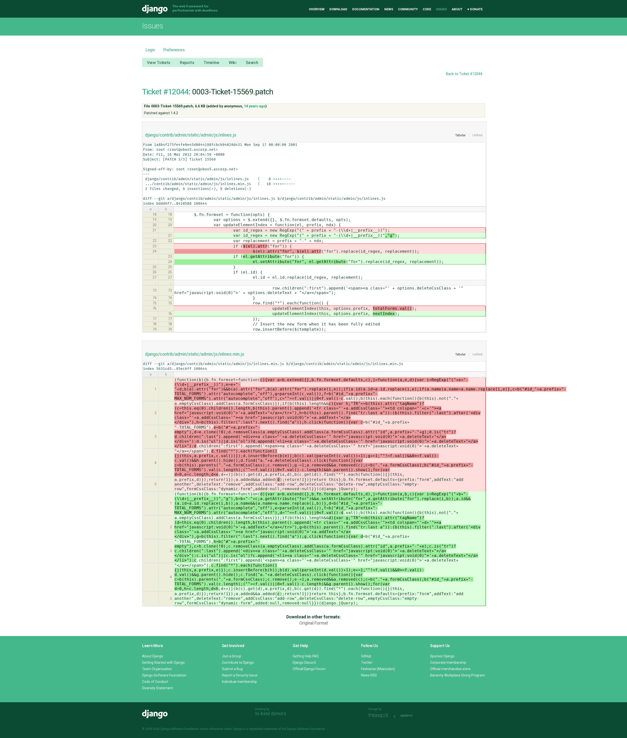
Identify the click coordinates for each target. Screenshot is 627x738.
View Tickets (158, 62)
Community (408, 9)
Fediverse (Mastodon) (378, 669)
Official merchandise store (450, 669)
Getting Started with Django (163, 662)
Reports (187, 62)
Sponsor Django (442, 656)
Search (252, 62)
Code (427, 9)
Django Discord (304, 662)
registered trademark (263, 729)
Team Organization (157, 669)
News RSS (369, 675)
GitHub (366, 656)
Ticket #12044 (165, 91)
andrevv (411, 716)
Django (155, 9)
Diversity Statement (157, 688)
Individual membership (239, 682)
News (388, 9)
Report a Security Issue (239, 675)
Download (338, 9)
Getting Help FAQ (306, 656)
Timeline (211, 62)
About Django (152, 656)
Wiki (233, 62)
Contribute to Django (238, 662)
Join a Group (231, 656)
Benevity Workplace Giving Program (457, 675)
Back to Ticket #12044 (464, 74)
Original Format (313, 623)
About (457, 9)
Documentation (365, 9)
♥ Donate (474, 9)
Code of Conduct (155, 682)
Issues (441, 9)
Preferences (174, 50)
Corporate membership (448, 662)
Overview (317, 9)
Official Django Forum (309, 669)
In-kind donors (270, 713)
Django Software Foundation (164, 675)
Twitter (366, 662)
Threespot (379, 716)
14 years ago (254, 106)
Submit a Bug (232, 669)
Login (150, 50)
